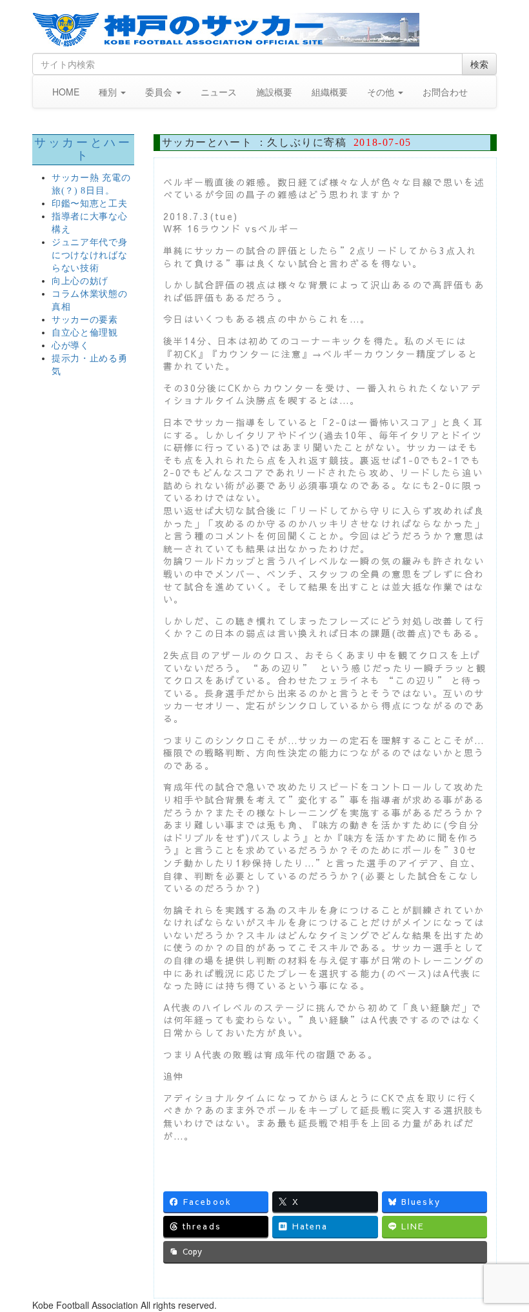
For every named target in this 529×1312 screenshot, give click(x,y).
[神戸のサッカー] (264, 29)
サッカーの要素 (85, 320)
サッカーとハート (83, 149)
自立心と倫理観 (85, 333)
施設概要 (274, 91)
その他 (382, 91)
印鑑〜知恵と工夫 (90, 203)
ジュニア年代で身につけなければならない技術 (90, 255)
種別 (109, 91)
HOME (65, 91)
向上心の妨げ (80, 281)
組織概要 (330, 91)
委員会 (160, 91)
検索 (479, 63)
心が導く (71, 345)
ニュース (219, 91)
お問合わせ (445, 91)
